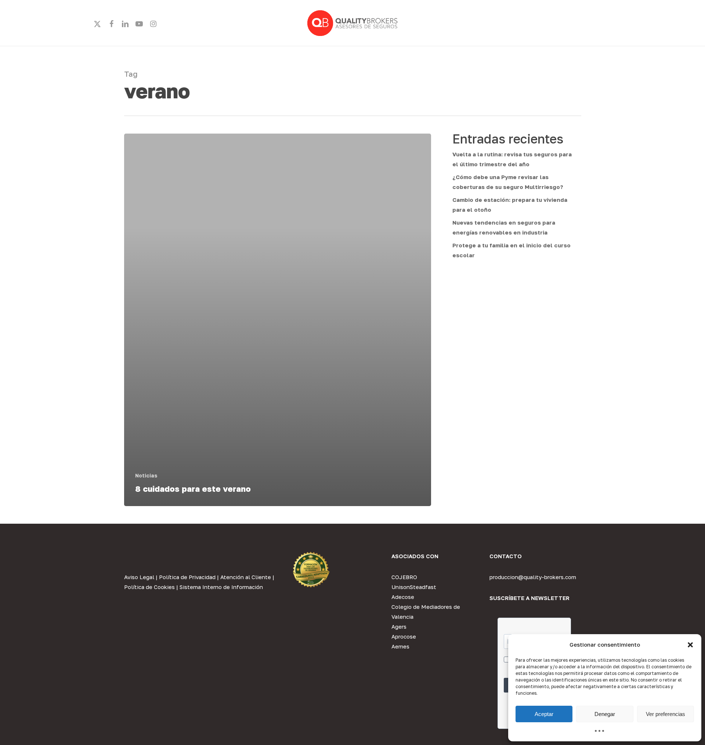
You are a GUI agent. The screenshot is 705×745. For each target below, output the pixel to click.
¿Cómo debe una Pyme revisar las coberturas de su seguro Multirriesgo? (507, 182)
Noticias (146, 475)
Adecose (402, 596)
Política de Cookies (149, 587)
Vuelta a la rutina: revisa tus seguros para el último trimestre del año (512, 159)
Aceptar (544, 714)
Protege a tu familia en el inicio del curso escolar (511, 250)
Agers (398, 626)
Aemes (400, 646)
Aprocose (403, 636)
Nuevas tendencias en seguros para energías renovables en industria (503, 227)
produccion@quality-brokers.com (532, 577)
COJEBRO (404, 577)
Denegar (604, 714)
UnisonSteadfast (413, 587)
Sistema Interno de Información (221, 587)
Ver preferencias (665, 714)
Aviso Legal (139, 577)
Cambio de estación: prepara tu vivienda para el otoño (509, 204)
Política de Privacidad (187, 577)
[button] (690, 644)
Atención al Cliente (245, 577)
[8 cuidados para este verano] (277, 320)
